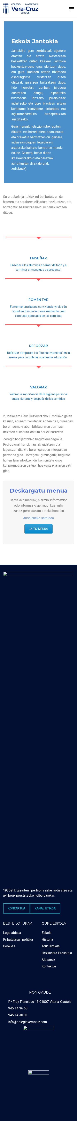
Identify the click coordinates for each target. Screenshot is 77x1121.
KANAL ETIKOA (45, 908)
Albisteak (48, 960)
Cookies (9, 946)
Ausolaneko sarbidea (38, 518)
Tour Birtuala (51, 946)
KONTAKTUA (16, 908)
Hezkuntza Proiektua (57, 953)
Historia (47, 940)
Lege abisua (12, 933)
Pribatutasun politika (18, 940)
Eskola (47, 933)
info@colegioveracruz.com (27, 1022)
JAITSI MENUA (38, 528)
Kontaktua (49, 966)
